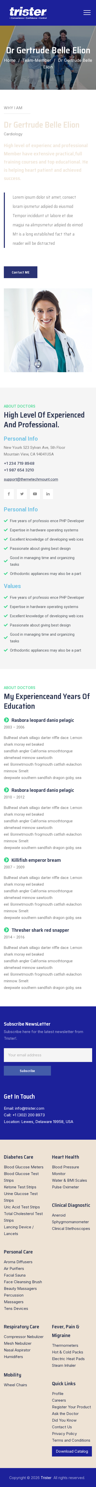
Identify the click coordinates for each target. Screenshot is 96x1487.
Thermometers (65, 1345)
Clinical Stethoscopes (71, 1228)
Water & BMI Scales (69, 1180)
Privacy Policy (64, 1433)
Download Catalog (72, 1451)
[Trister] (28, 13)
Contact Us (62, 1426)
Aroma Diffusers (18, 1261)
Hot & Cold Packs (67, 1352)
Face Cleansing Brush (23, 1281)
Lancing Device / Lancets (19, 1230)
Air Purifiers (14, 1268)
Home (10, 60)
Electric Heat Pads (68, 1358)
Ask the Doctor (65, 1413)
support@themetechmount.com (31, 479)
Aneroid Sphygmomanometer (70, 1218)
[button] (20, 272)
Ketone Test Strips (20, 1187)
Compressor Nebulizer (24, 1336)
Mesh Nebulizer (17, 1343)
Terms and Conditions (71, 1440)
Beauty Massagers (20, 1288)
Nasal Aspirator (17, 1350)
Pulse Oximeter (65, 1187)
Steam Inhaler (64, 1365)
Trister (46, 1477)
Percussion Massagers (14, 1298)
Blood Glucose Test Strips (21, 1177)
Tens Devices (16, 1308)
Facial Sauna (15, 1275)
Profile (57, 1393)
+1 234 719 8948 (19, 463)
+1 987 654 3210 (19, 470)
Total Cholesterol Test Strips (23, 1217)
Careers (59, 1400)
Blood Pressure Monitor (65, 1170)
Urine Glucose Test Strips (21, 1197)
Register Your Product (71, 1406)
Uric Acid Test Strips (22, 1207)
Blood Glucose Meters (24, 1167)
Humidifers (13, 1356)
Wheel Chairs (15, 1384)
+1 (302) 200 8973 (28, 1114)
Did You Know (64, 1420)
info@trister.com (29, 1108)
